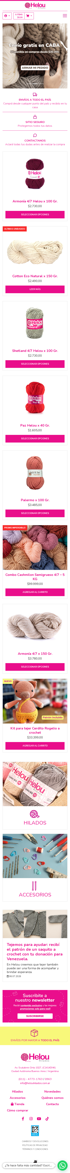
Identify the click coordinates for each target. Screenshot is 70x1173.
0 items (19, 16)
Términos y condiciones (35, 1149)
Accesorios (17, 1098)
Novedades (52, 1091)
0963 (48, 1079)
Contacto (52, 1104)
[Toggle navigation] (64, 15)
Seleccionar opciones (35, 214)
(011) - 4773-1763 (31, 1079)
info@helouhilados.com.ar (35, 1083)
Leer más (35, 289)
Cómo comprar (17, 1110)
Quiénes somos (52, 1098)
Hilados (17, 1091)
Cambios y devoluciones (35, 1141)
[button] (7, 15)
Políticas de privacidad (35, 1145)
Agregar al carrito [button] (35, 592)
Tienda (19, 1104)
